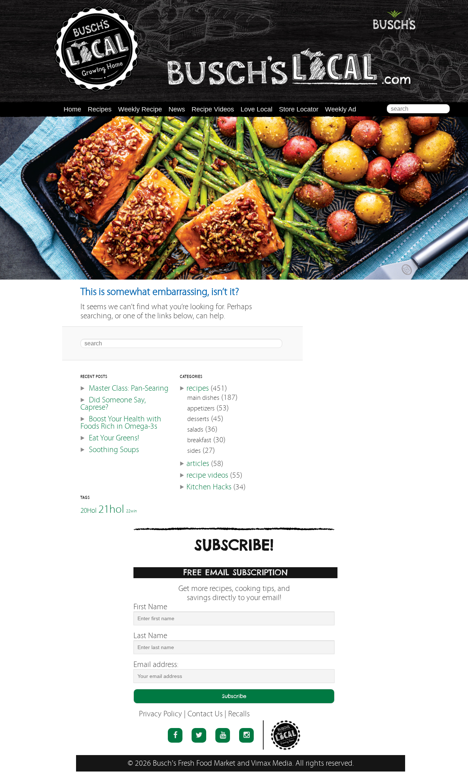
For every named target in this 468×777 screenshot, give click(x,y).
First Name (150, 606)
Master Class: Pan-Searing (129, 388)
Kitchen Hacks (208, 487)
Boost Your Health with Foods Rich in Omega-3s (120, 422)
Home (72, 109)
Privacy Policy (160, 714)
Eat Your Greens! (114, 438)
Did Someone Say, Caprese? (113, 403)
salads (195, 429)
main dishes (203, 398)
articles (197, 463)
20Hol (88, 510)
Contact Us (205, 714)
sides (194, 451)
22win (131, 511)
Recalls (239, 714)
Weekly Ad (340, 109)
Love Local (256, 109)
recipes (197, 388)
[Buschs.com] (96, 49)
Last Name (150, 635)
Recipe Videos (213, 109)
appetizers (201, 408)
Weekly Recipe (140, 109)
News (177, 109)
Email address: (155, 664)
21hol (111, 509)
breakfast (199, 440)
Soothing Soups (114, 449)
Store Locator (298, 109)
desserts (198, 419)
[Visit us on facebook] (175, 735)
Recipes (100, 109)
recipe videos (207, 475)
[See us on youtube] (222, 735)
